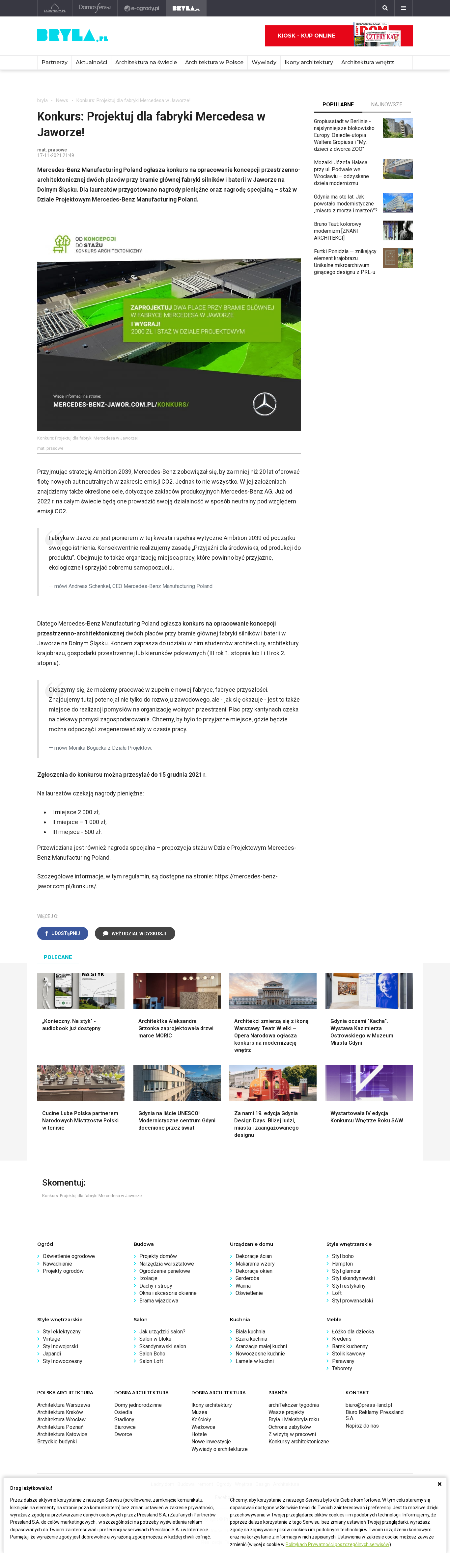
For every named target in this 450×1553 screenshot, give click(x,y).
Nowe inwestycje (211, 1441)
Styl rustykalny (349, 1286)
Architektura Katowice (62, 1434)
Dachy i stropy (155, 1286)
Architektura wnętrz (367, 62)
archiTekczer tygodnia (293, 1405)
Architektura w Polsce (214, 62)
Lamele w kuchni (255, 1361)
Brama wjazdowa (158, 1301)
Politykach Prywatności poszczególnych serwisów (337, 1544)
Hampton (342, 1264)
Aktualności (91, 62)
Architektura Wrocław (61, 1419)
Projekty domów (158, 1256)
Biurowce (125, 1427)
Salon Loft (151, 1361)
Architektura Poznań (60, 1427)
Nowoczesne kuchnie (260, 1354)
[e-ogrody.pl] (142, 8)
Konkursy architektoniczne (298, 1441)
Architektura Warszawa (63, 1405)
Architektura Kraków (60, 1412)
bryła (42, 100)
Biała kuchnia (250, 1331)
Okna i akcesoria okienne (168, 1293)
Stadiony (124, 1419)
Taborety (342, 1368)
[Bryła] (186, 8)
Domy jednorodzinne (138, 1405)
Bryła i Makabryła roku (293, 1419)
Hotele (199, 1434)
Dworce (123, 1434)
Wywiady (264, 62)
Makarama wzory (255, 1264)
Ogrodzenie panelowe (164, 1271)
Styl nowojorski (60, 1346)
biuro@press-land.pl (369, 1405)
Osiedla (123, 1412)
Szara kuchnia (251, 1339)
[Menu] (403, 8)
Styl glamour (346, 1271)
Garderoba (247, 1278)
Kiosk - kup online (306, 36)
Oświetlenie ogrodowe (69, 1256)
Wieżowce (203, 1427)
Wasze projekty (286, 1412)
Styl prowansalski (352, 1301)
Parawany (343, 1361)
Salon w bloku (155, 1339)
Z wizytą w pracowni (292, 1434)
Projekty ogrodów (63, 1271)
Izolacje (148, 1278)
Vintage (51, 1339)
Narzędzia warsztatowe (166, 1264)
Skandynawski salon (162, 1346)
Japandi (52, 1354)
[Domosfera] (95, 8)
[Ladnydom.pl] (54, 8)
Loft (337, 1293)
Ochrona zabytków (289, 1427)
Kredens (342, 1339)
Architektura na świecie (146, 62)
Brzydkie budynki (57, 1441)
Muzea (199, 1412)
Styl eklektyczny (62, 1331)
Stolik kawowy (348, 1354)
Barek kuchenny (350, 1346)
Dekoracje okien (254, 1271)
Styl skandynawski (353, 1278)
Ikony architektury (309, 62)
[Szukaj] (385, 8)
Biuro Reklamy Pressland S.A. (375, 1415)
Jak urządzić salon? (162, 1331)
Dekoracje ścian (254, 1256)
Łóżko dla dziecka (353, 1331)
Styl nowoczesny (62, 1361)
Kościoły (201, 1419)
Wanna (243, 1286)
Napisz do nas (362, 1426)
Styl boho (343, 1256)
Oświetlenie (249, 1293)
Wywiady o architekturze (219, 1449)
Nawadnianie (57, 1264)
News (62, 100)
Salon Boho (152, 1354)
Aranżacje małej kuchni (261, 1346)
